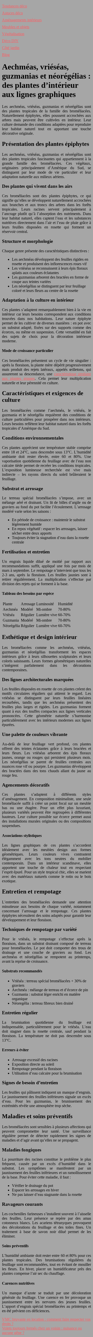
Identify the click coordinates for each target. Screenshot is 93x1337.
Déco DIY (10, 41)
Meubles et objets (15, 27)
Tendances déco (14, 6)
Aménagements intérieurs (22, 20)
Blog (6, 55)
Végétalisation (13, 34)
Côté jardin (10, 48)
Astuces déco (12, 13)
